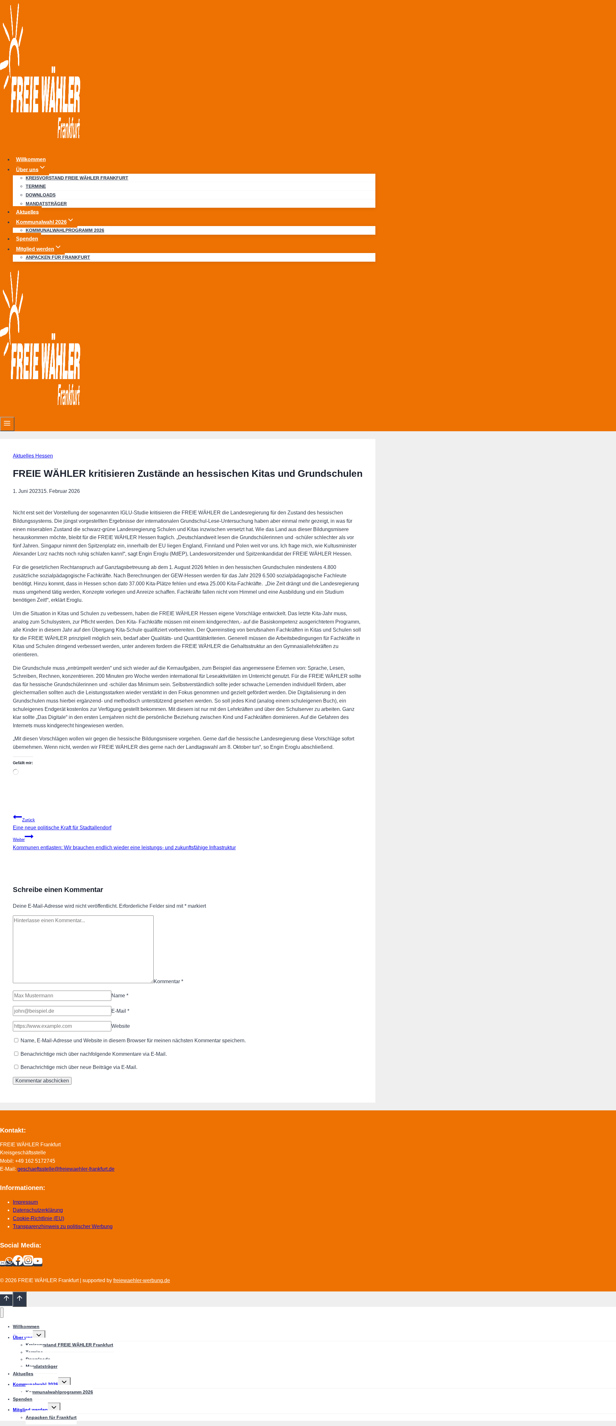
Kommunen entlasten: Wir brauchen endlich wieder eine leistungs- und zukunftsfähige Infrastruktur (124, 843)
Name (119, 995)
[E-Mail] (2, 1263)
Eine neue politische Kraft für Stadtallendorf (62, 824)
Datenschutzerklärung (38, 1210)
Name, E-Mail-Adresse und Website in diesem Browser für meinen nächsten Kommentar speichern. (133, 1040)
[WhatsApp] (9, 1263)
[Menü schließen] (2, 1313)
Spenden (27, 238)
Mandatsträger (46, 203)
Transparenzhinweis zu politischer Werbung (63, 1226)
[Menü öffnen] (7, 424)
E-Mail (120, 1011)
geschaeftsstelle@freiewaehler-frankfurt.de (66, 1169)
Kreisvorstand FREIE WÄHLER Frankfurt (77, 177)
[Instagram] (28, 1263)
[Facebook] (18, 1263)
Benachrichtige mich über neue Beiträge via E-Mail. (79, 1067)
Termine (36, 186)
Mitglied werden (30, 1409)
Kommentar (168, 981)
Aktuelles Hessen (33, 456)
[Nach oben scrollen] (6, 1300)
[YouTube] (37, 1263)
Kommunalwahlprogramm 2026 (65, 230)
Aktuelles (27, 211)
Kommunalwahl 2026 (35, 1384)
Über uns (23, 1337)
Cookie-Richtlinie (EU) (38, 1218)
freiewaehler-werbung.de (141, 1280)
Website (120, 1026)
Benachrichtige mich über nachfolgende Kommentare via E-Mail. (94, 1054)
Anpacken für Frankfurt (58, 257)
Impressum (25, 1202)
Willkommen (31, 159)
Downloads (41, 194)
